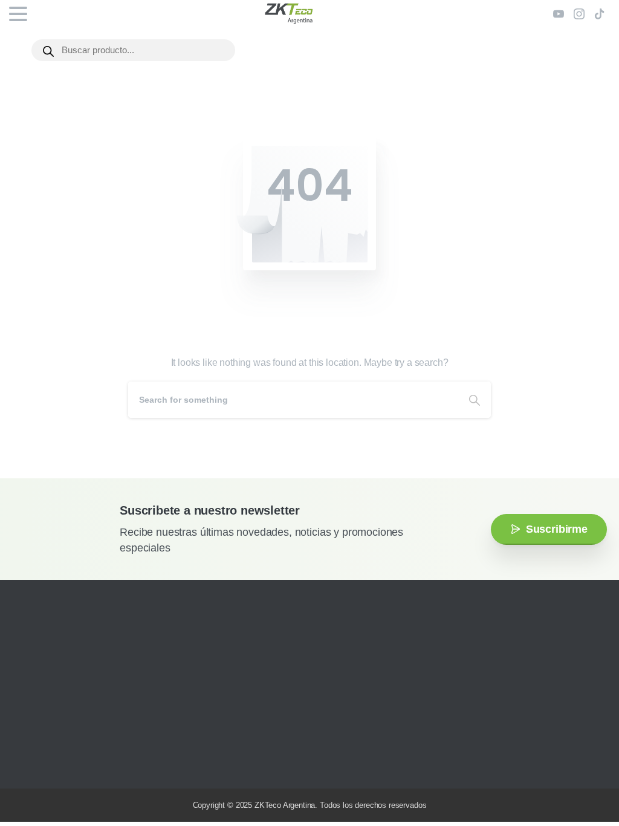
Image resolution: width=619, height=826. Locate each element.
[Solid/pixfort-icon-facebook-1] (45, 761)
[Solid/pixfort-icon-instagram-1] (27, 761)
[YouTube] (558, 13)
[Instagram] (579, 13)
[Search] (474, 400)
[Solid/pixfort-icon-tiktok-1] (100, 761)
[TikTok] (599, 13)
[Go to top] (586, 781)
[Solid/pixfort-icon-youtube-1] (63, 761)
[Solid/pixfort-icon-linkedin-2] (82, 761)
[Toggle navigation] (18, 14)
